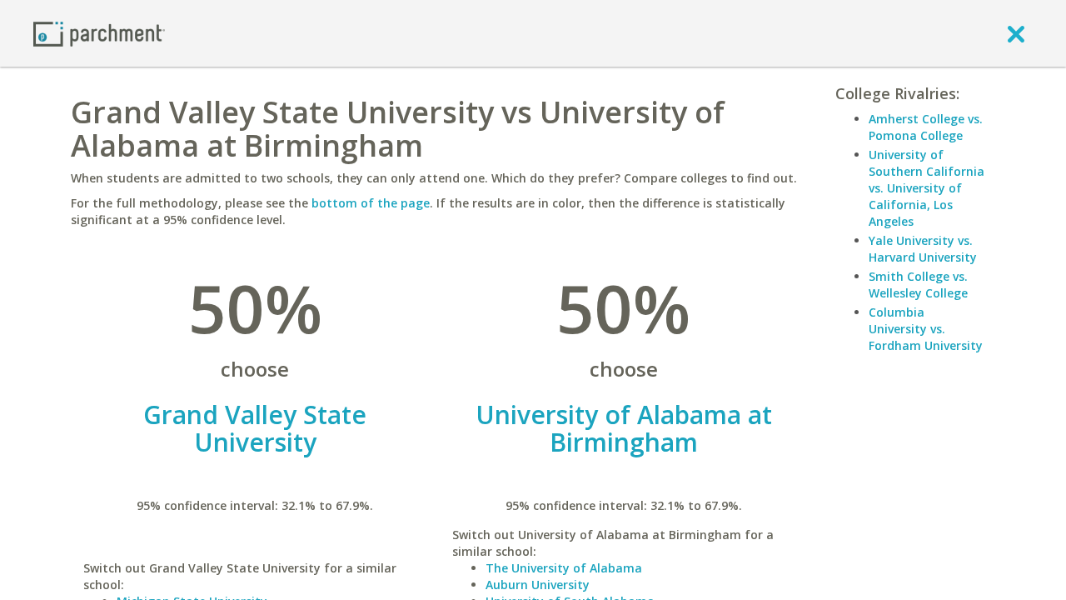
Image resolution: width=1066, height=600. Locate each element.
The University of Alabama (564, 568)
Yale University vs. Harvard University (923, 248)
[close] (1016, 33)
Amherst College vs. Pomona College (926, 127)
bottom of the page (370, 203)
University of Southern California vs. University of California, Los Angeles (926, 188)
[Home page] (99, 33)
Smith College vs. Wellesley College (918, 284)
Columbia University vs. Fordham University (926, 328)
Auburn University (538, 584)
